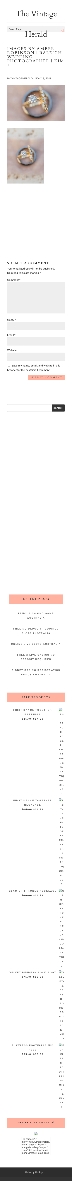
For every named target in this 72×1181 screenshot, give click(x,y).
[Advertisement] (36, 214)
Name (11, 319)
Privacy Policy (34, 1172)
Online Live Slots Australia (36, 644)
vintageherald (22, 78)
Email (11, 334)
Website (12, 350)
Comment (13, 279)
